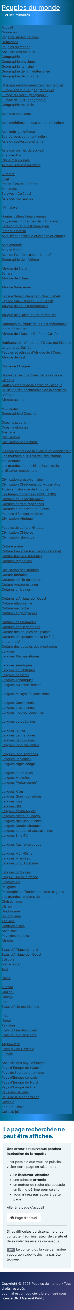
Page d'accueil (26, 1218)
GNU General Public (29, 1298)
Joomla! (8, 1293)
